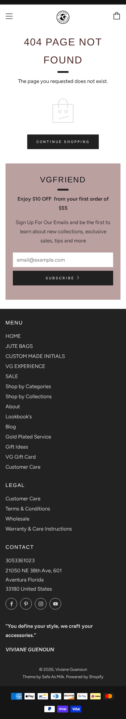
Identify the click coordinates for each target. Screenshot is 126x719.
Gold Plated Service (28, 437)
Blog (11, 427)
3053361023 (20, 560)
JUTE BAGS (19, 346)
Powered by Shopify (84, 676)
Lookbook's (19, 416)
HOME (13, 336)
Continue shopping (63, 141)
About (13, 406)
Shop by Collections (29, 396)
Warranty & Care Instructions (39, 529)
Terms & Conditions (28, 509)
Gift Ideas (17, 447)
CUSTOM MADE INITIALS (35, 356)
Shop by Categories (28, 386)
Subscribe (60, 278)
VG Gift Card (21, 457)
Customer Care (23, 467)
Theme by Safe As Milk (43, 676)
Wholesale (17, 519)
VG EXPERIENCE (25, 366)
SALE (12, 376)
